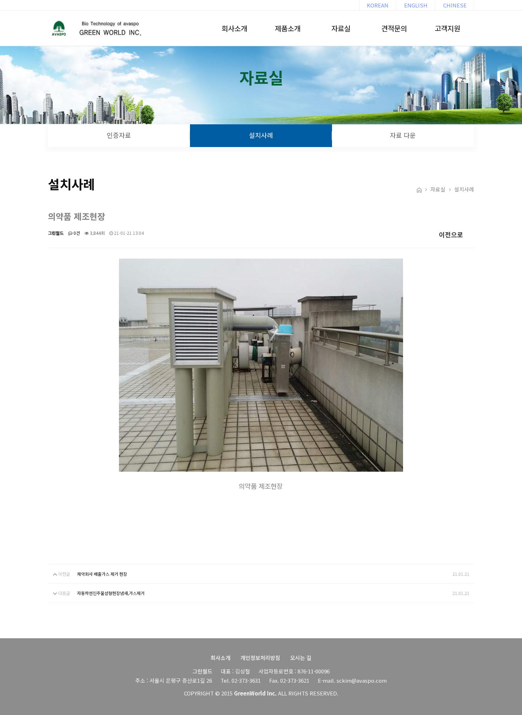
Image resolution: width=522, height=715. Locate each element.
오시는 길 (300, 657)
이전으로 (450, 234)
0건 (76, 233)
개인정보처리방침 (260, 657)
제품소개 (287, 28)
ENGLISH (416, 5)
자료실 (340, 28)
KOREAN (377, 5)
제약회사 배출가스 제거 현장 (102, 574)
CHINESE (455, 5)
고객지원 (447, 28)
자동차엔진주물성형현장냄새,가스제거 (111, 593)
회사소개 (234, 28)
